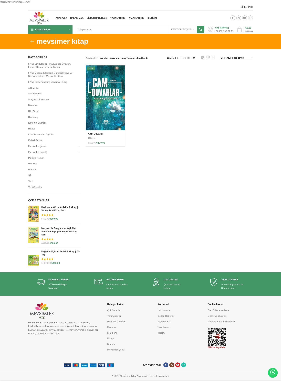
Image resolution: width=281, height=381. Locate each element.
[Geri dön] (32, 41)
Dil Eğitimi (33, 111)
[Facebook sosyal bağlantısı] (232, 17)
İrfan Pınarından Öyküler (41, 134)
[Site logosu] (39, 17)
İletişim (161, 332)
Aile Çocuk (33, 87)
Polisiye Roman (36, 158)
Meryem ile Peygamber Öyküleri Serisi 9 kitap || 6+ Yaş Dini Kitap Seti (59, 231)
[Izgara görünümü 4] (213, 58)
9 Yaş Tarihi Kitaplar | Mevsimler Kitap (47, 82)
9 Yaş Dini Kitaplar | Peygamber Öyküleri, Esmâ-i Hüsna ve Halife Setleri (49, 65)
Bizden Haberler (165, 316)
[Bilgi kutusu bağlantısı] (221, 29)
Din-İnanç (33, 117)
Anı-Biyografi (35, 93)
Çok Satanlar (114, 310)
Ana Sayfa (91, 58)
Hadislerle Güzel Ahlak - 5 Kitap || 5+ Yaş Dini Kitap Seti (59, 209)
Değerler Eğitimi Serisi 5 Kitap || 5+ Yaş (60, 253)
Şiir (29, 175)
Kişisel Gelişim (35, 140)
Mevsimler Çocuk (37, 146)
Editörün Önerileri (37, 122)
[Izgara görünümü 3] (208, 58)
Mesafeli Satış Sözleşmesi (221, 321)
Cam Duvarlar (95, 133)
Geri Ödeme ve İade (218, 310)
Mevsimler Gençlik (37, 152)
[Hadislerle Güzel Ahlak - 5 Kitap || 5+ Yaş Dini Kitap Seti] (33, 214)
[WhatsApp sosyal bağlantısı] (250, 17)
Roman (32, 169)
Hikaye (31, 128)
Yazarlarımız (163, 327)
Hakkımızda (163, 310)
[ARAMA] (200, 29)
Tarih (30, 181)
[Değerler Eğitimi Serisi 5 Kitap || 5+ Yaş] (33, 258)
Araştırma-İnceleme (38, 99)
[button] (273, 373)
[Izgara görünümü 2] (202, 58)
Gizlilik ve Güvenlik (217, 316)
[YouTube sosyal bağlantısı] (244, 17)
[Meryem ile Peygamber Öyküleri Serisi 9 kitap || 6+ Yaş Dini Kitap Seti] (33, 236)
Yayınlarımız (163, 321)
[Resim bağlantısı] (217, 338)
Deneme (32, 105)
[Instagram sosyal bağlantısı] (238, 17)
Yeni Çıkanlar (35, 187)
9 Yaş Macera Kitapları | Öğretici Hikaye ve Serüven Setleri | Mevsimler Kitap (50, 74)
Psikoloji (32, 163)
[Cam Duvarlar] (105, 97)
